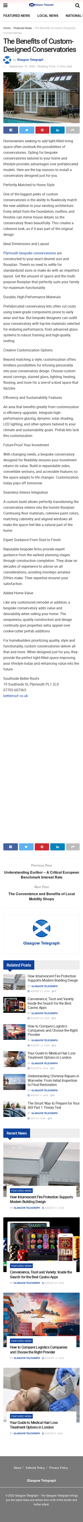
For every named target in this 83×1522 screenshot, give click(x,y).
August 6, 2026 (39, 1068)
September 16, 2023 (22, 66)
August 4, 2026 (39, 1095)
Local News (47, 15)
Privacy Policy (58, 1467)
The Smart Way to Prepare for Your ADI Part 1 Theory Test (53, 1105)
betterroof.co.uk (15, 695)
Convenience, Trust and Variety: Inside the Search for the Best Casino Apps (51, 1003)
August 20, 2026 (40, 1018)
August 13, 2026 (40, 1045)
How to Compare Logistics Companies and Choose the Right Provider (52, 1030)
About (17, 1467)
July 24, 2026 (38, 1118)
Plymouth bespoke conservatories (29, 253)
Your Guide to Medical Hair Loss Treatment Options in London (51, 1055)
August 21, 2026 (40, 991)
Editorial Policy (35, 1467)
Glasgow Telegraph (30, 59)
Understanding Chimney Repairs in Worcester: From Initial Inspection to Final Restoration (53, 1080)
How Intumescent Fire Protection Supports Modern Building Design (53, 978)
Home (7, 28)
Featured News (16, 15)
